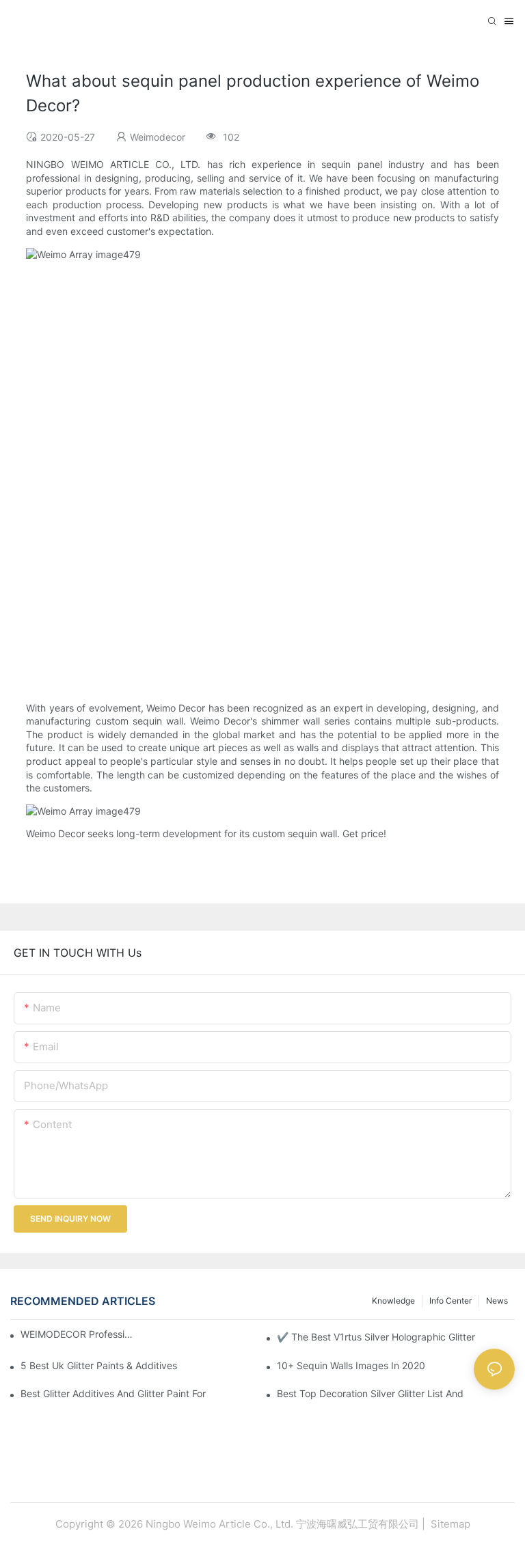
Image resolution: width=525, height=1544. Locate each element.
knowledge (393, 1300)
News (497, 1300)
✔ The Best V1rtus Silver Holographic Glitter (376, 1337)
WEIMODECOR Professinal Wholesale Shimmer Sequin (78, 1334)
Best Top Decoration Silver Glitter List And (370, 1393)
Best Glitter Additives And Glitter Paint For (113, 1393)
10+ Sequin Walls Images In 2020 (351, 1365)
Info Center (450, 1300)
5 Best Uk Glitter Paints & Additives (99, 1365)
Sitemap (449, 1523)
